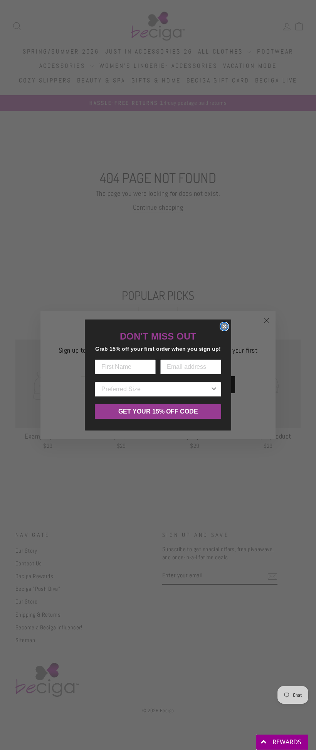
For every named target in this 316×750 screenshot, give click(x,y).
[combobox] (155, 389)
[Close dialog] (224, 326)
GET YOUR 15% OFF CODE (158, 411)
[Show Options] (214, 389)
